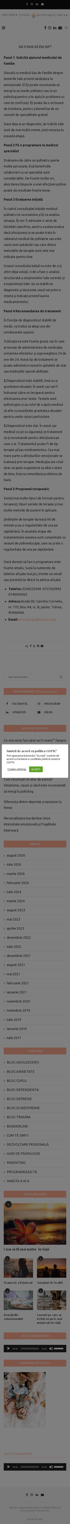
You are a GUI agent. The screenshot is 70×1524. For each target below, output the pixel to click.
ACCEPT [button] (36, 769)
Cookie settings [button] (16, 769)
